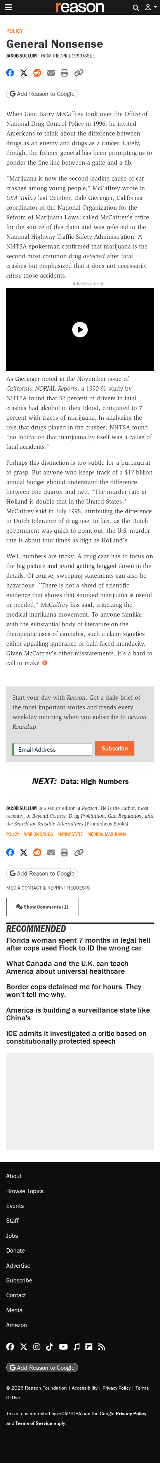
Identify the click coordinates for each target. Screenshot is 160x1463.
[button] (151, 7)
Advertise (18, 1265)
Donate (15, 1250)
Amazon (16, 1325)
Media (14, 1310)
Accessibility (84, 1388)
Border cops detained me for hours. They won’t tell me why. (73, 990)
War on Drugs (38, 834)
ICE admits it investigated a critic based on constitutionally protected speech (76, 1037)
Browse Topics (24, 1191)
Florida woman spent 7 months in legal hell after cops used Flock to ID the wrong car (78, 943)
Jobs (12, 1235)
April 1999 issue (77, 55)
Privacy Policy (116, 1388)
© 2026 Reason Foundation (36, 1388)
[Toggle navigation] (8, 7)
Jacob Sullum (21, 55)
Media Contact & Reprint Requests (48, 887)
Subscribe (115, 748)
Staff (12, 1220)
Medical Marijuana (106, 834)
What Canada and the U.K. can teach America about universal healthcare (67, 967)
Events (15, 1205)
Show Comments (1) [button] (45, 907)
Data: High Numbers (79, 781)
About (14, 1176)
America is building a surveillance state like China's (78, 1013)
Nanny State (70, 834)
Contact (16, 1295)
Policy (14, 30)
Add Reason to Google (45, 93)
